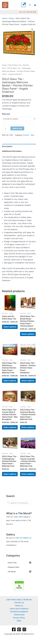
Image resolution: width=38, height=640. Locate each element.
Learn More (19, 517)
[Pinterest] (19, 629)
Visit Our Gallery (22, 538)
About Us (19, 605)
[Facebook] (14, 629)
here (10, 263)
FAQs (19, 621)
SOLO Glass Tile (14, 65)
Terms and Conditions (19, 609)
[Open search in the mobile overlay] (19, 503)
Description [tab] (7, 146)
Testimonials (19, 615)
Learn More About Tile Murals (19, 599)
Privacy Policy (19, 618)
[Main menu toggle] (30, 5)
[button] (32, 29)
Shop (11, 18)
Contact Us (19, 602)
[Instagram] (24, 629)
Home (4, 18)
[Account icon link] (35, 5)
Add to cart (17, 128)
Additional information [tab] (12, 151)
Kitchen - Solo (28, 135)
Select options (9, 327)
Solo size (6, 114)
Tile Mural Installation (19, 611)
